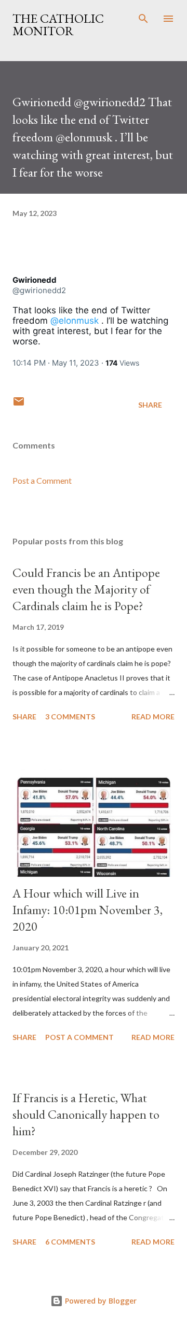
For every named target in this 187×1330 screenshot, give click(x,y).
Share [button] (150, 404)
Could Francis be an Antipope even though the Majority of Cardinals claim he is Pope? (86, 589)
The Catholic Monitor (58, 24)
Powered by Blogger (100, 1301)
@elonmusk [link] (74, 320)
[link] (34, 280)
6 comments (70, 1241)
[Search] (143, 18)
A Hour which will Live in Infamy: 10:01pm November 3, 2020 (87, 909)
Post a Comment (42, 480)
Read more (153, 716)
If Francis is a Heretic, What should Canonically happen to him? (85, 1114)
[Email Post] (18, 404)
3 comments (70, 716)
